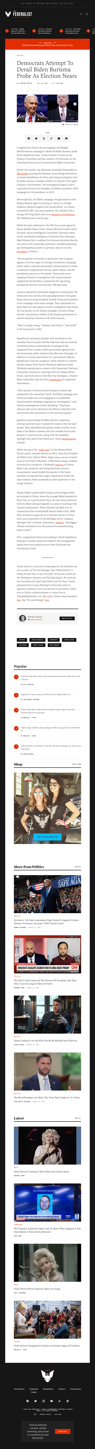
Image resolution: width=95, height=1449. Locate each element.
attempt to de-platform (63, 214)
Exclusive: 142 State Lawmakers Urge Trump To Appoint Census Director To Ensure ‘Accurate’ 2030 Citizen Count (46, 922)
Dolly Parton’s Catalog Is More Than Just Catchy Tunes (41, 1171)
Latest (19, 1118)
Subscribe (63, 1431)
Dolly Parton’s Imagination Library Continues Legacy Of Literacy (47, 1345)
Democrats (53, 640)
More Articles (67, 618)
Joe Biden (22, 645)
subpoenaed (55, 379)
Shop (18, 764)
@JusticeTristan (36, 620)
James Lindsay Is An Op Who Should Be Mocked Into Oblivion (45, 1040)
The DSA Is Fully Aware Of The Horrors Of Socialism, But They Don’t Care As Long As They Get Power (45, 982)
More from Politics (29, 867)
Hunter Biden (69, 640)
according (22, 251)
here (19, 600)
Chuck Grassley (37, 640)
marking (59, 522)
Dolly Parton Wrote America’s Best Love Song (37, 1288)
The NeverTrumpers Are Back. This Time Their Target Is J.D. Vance (47, 1097)
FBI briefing (23, 173)
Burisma (22, 640)
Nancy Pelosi (38, 645)
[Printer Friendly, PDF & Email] (66, 138)
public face (44, 449)
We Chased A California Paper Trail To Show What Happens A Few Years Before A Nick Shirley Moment (47, 1230)
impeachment (69, 438)
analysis (59, 464)
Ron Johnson (54, 645)
